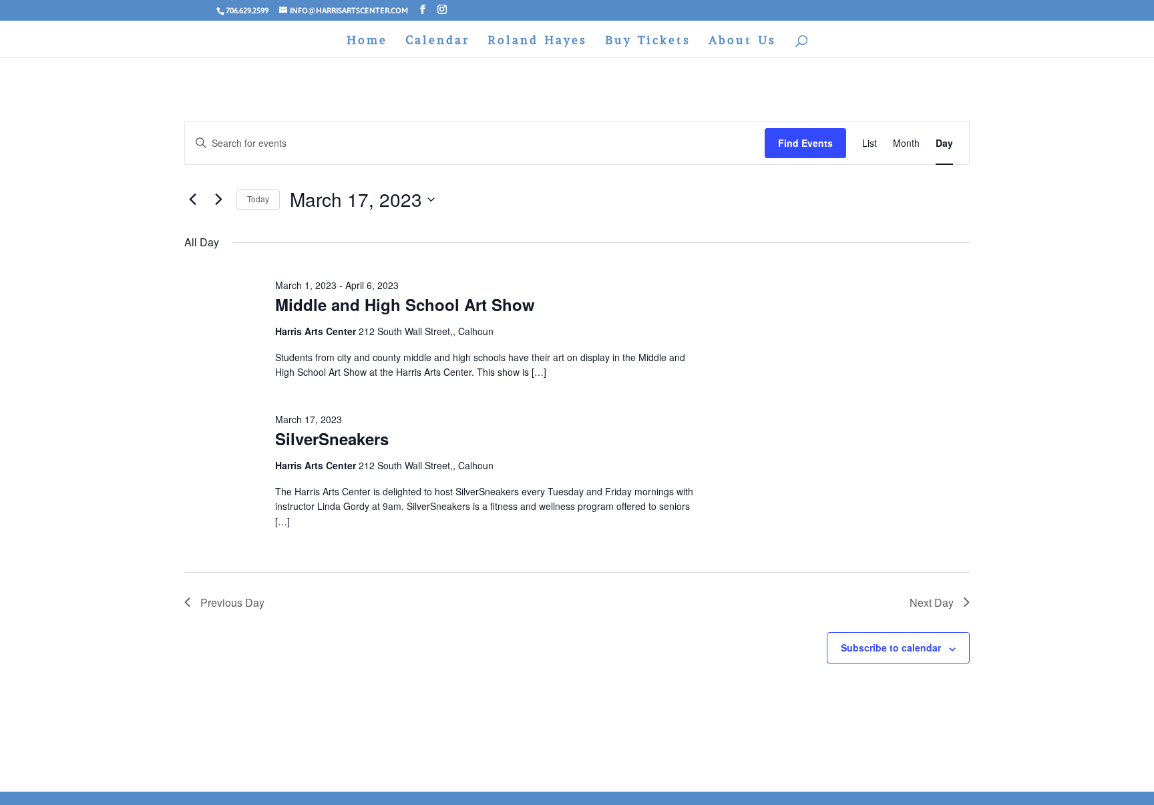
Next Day (932, 602)
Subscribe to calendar (891, 647)
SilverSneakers (332, 438)
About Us (742, 41)
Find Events (805, 143)
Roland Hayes (537, 41)
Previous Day (232, 602)
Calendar (437, 41)
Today (258, 198)
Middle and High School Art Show (405, 304)
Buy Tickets (648, 41)
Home (367, 41)
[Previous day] (192, 200)
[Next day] (218, 200)
